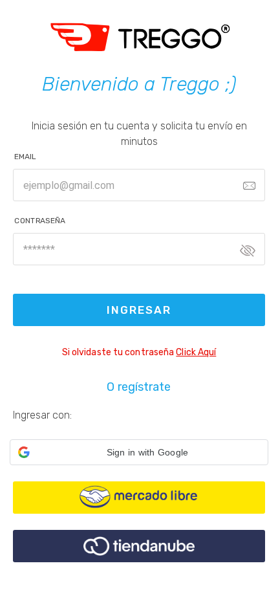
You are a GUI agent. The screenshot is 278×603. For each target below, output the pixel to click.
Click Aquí (196, 352)
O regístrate (139, 387)
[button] (139, 452)
